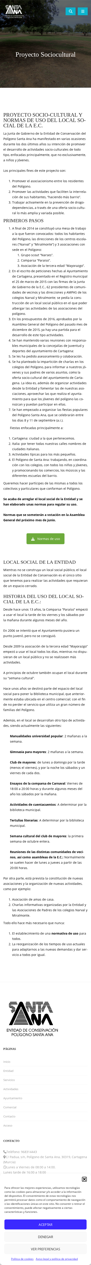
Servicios (9, 1080)
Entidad (8, 1071)
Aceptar (45, 1224)
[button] (84, 1179)
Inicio (6, 1062)
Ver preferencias (45, 1249)
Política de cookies (22, 1259)
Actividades (10, 1089)
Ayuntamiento (12, 1098)
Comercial (9, 1107)
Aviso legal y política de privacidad (57, 1259)
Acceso (7, 1125)
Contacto (9, 1116)
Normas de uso (48, 539)
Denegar (45, 1237)
